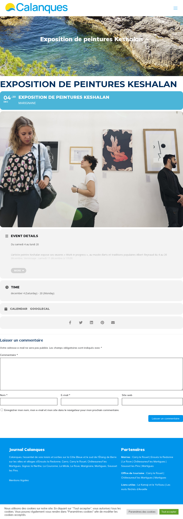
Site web (127, 395)
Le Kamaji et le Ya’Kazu (150, 484)
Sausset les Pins (130, 466)
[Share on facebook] (70, 322)
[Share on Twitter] (80, 322)
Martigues (148, 466)
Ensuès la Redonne (162, 457)
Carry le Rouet (140, 457)
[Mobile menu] (175, 8)
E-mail (65, 395)
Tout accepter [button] (169, 511)
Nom (4, 395)
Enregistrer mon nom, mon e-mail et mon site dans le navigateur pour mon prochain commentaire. (61, 410)
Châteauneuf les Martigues (149, 461)
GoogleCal (40, 308)
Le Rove (127, 461)
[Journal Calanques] (36, 8)
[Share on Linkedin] (91, 322)
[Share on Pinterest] (102, 322)
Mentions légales (19, 480)
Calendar (18, 308)
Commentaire (9, 355)
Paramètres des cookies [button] (142, 511)
